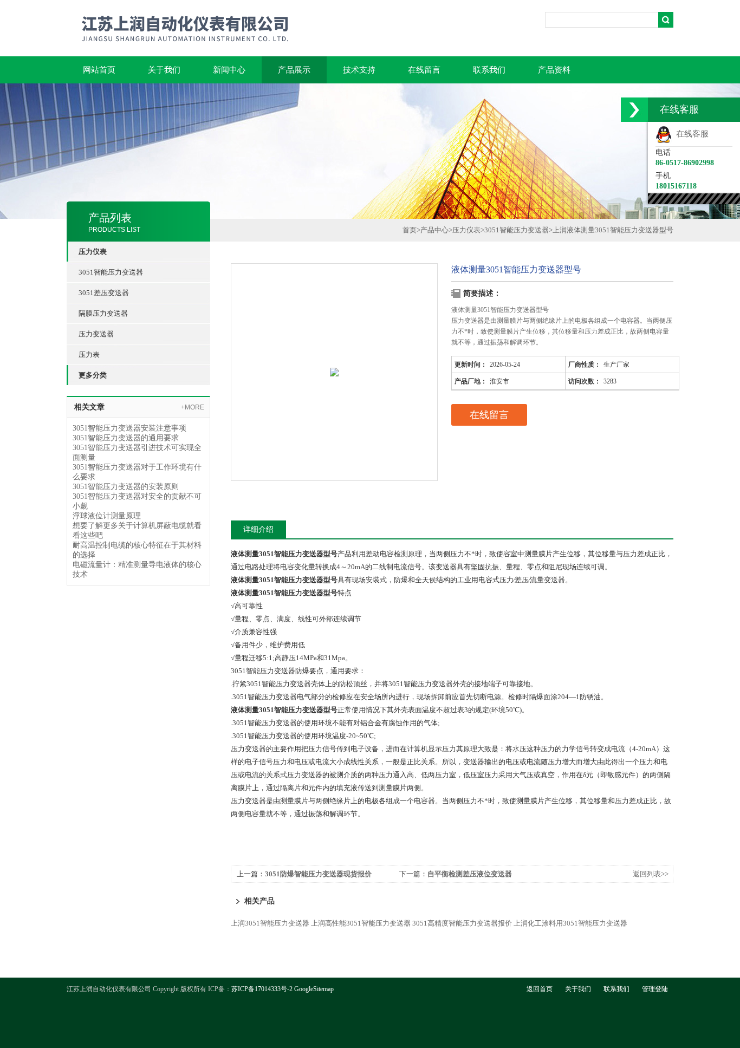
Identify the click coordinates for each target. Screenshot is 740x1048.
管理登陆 (655, 989)
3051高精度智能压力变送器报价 (462, 923)
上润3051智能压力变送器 (270, 923)
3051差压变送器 (104, 293)
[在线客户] (634, 109)
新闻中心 (229, 70)
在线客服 (690, 133)
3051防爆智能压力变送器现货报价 (318, 874)
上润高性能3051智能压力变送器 (361, 923)
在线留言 (424, 70)
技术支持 (359, 70)
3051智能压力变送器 (111, 272)
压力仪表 (466, 230)
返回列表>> (650, 874)
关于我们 (164, 70)
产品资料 (554, 70)
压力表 (89, 354)
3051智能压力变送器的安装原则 (126, 487)
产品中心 (434, 230)
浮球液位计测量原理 (107, 516)
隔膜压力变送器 (103, 313)
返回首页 (540, 989)
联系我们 (489, 70)
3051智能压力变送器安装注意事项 (129, 428)
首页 (410, 230)
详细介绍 (258, 529)
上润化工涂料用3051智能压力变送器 (570, 923)
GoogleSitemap (314, 989)
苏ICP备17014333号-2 (262, 989)
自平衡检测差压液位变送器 (469, 874)
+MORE (192, 407)
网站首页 (99, 70)
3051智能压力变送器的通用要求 (126, 438)
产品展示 (294, 70)
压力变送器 (96, 334)
